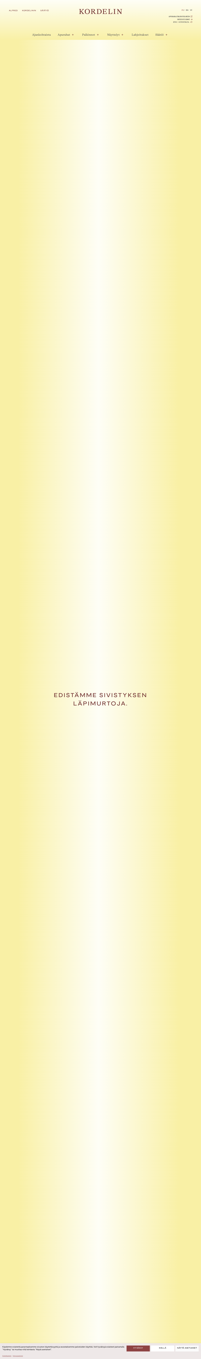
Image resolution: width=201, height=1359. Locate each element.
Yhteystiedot (183, 19)
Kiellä (162, 1348)
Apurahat (64, 34)
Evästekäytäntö (6, 1356)
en (187, 10)
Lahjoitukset (140, 34)
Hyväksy (138, 1348)
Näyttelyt (113, 34)
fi (183, 10)
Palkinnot (88, 34)
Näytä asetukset (187, 1348)
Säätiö (159, 34)
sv (191, 10)
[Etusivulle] (100, 12)
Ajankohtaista (41, 34)
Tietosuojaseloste (18, 1356)
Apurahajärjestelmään (179, 16)
